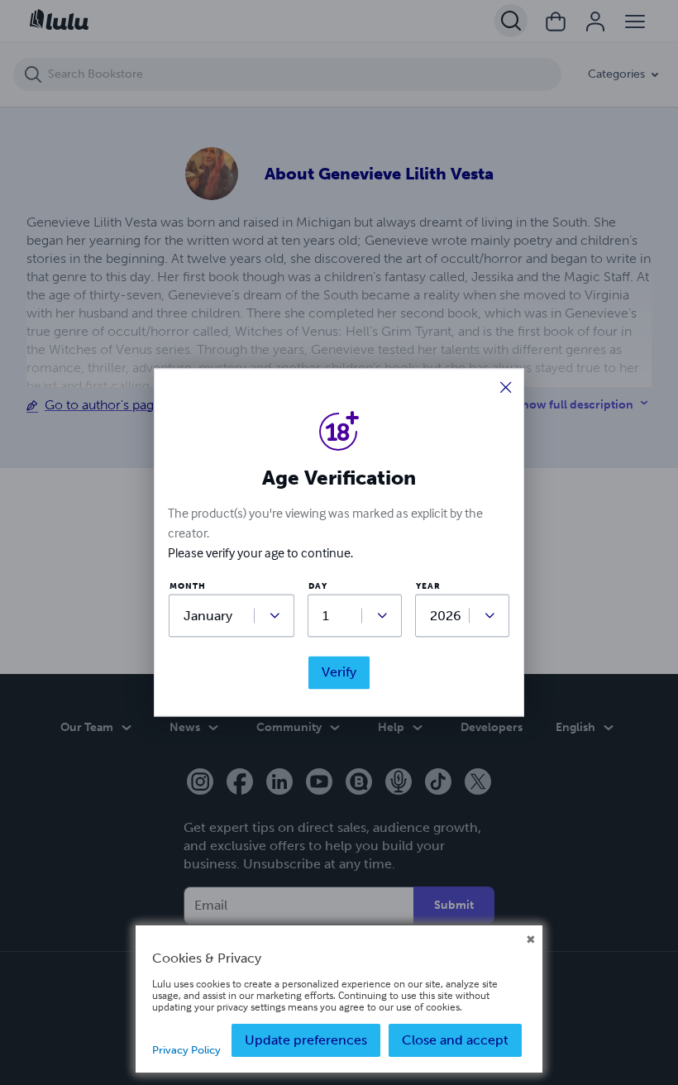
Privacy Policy (186, 1050)
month (188, 586)
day (317, 586)
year (428, 586)
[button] (506, 388)
